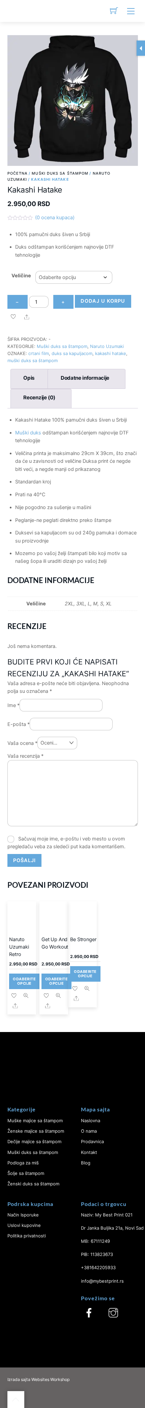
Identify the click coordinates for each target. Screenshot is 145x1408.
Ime (13, 705)
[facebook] (89, 1313)
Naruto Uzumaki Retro (19, 946)
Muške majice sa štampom (35, 1120)
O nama (89, 1131)
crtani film (38, 353)
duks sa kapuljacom (72, 353)
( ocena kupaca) (55, 218)
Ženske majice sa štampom (35, 1131)
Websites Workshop (50, 1379)
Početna (17, 173)
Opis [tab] (29, 378)
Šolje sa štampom (25, 1173)
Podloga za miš (23, 1162)
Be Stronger (83, 939)
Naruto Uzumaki (107, 346)
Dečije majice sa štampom (34, 1141)
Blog (85, 1162)
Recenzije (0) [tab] (39, 397)
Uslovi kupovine (24, 1225)
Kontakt (89, 1152)
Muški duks (28, 433)
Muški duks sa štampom (60, 173)
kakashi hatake (110, 353)
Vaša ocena (22, 743)
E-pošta (18, 724)
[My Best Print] (15, 11)
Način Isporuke (23, 1214)
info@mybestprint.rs (102, 1281)
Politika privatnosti (26, 1235)
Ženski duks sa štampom (33, 1183)
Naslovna (90, 1120)
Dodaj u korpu (103, 301)
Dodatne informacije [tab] (85, 378)
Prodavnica (92, 1141)
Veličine (21, 276)
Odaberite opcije (24, 981)
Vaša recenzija (25, 756)
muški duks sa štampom (32, 360)
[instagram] (113, 1313)
